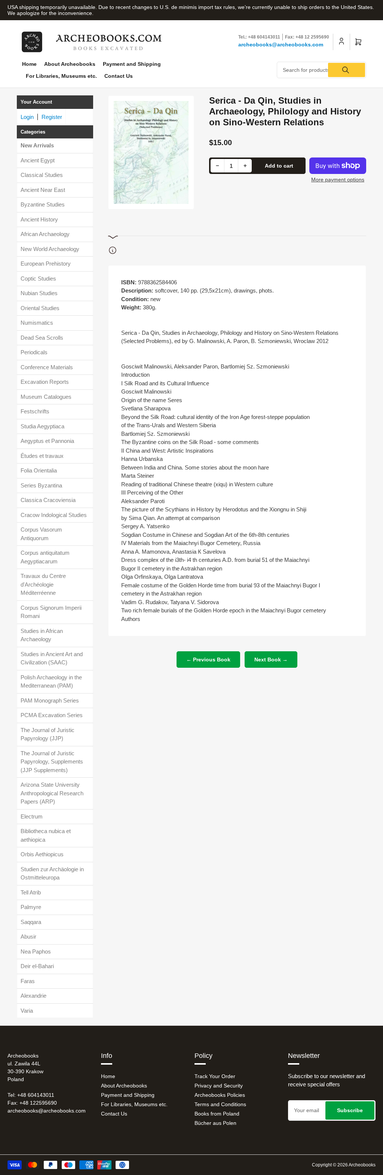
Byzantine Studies (43, 204)
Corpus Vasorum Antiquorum (41, 533)
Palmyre (31, 907)
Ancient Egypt (38, 160)
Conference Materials (47, 367)
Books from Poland (216, 1114)
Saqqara (31, 922)
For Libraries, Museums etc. (61, 76)
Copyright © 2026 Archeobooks (344, 1165)
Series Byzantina (41, 485)
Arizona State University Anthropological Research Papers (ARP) (52, 793)
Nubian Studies (39, 293)
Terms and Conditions (220, 1104)
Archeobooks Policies (219, 1095)
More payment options (337, 180)
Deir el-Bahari (37, 966)
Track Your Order (214, 1076)
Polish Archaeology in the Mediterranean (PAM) (51, 681)
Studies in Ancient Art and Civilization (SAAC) (52, 658)
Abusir (28, 936)
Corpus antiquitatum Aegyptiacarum (45, 557)
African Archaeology (45, 234)
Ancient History (39, 219)
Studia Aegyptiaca (42, 426)
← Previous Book (208, 660)
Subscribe (350, 1110)
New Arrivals (37, 145)
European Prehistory (46, 263)
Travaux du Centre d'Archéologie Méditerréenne (43, 584)
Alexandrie (33, 995)
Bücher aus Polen (215, 1123)
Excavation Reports (45, 382)
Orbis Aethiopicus (42, 854)
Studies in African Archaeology (42, 635)
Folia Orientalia (39, 470)
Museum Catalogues (46, 397)
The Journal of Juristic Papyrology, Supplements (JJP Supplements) (52, 761)
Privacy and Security (218, 1086)
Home (29, 64)
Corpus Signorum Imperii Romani (51, 612)
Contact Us (118, 76)
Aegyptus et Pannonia (47, 441)
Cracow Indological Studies (54, 515)
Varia (27, 1010)
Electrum (32, 816)
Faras (28, 981)
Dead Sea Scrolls (42, 337)
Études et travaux (42, 456)
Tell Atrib (31, 892)
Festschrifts (35, 411)
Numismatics (37, 322)
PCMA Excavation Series (52, 715)
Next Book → (271, 660)
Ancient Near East (43, 190)
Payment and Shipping (132, 64)
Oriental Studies (40, 308)
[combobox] (321, 70)
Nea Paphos (36, 951)
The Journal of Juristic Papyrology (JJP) (47, 734)
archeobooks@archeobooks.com (280, 45)
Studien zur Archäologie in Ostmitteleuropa (52, 873)
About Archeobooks (69, 64)
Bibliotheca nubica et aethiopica (46, 835)
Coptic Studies (38, 278)
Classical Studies (42, 175)
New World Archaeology (50, 249)
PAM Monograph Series (50, 700)
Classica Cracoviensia (48, 500)
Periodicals (34, 352)
